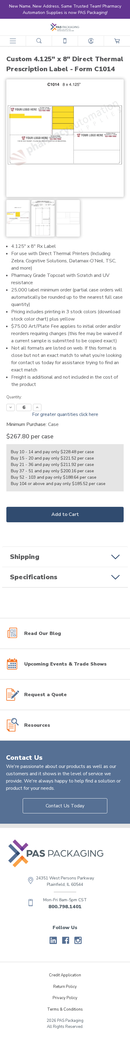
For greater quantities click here (65, 414)
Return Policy (65, 986)
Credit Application (65, 975)
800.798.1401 (65, 906)
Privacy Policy (65, 998)
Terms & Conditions (65, 1009)
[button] (65, 557)
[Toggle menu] (13, 40)
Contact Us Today (65, 805)
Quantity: (14, 397)
